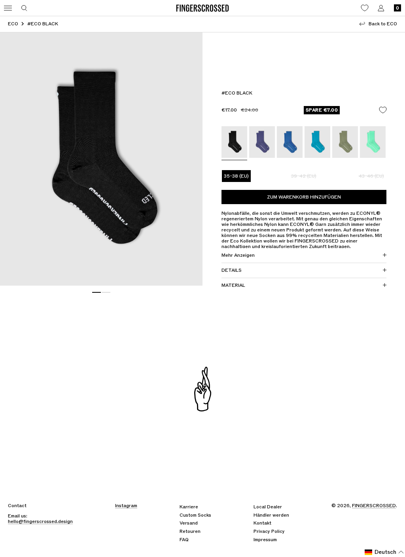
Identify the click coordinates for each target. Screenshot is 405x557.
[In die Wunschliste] (382, 110)
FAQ (184, 539)
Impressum (265, 539)
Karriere (189, 507)
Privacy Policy (269, 531)
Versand (189, 523)
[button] (384, 552)
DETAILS (231, 270)
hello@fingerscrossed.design (40, 521)
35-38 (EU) (236, 176)
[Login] (381, 8)
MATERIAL (233, 285)
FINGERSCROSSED (374, 505)
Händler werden (271, 515)
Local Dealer (268, 507)
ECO (13, 24)
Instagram (126, 505)
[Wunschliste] (364, 7)
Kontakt (262, 523)
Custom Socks (195, 515)
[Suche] (24, 8)
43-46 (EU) (371, 176)
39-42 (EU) (303, 176)
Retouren (190, 531)
